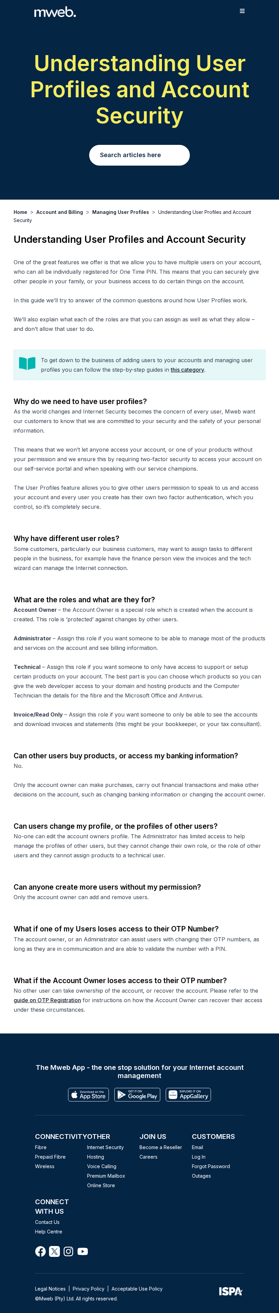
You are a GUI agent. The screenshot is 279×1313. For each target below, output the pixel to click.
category (192, 369)
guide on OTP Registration (47, 1000)
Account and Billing (59, 212)
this (176, 369)
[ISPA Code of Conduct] (230, 1293)
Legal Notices (50, 1289)
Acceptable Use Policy (137, 1289)
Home (20, 212)
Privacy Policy (88, 1289)
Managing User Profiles (120, 212)
